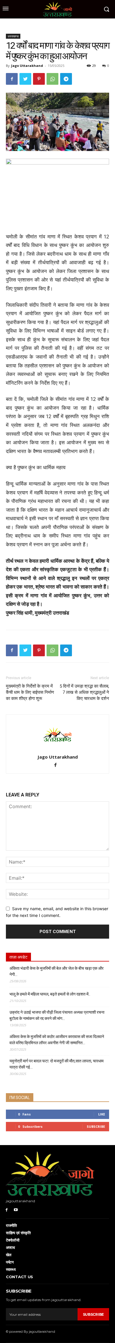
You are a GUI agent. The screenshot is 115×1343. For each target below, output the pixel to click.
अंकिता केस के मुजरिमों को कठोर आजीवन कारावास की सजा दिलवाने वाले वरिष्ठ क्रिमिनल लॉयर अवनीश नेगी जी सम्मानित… (56, 1039)
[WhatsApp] (52, 79)
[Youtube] (16, 1210)
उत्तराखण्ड (13, 36)
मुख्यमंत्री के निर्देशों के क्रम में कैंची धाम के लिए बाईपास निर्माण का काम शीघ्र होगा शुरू (30, 692)
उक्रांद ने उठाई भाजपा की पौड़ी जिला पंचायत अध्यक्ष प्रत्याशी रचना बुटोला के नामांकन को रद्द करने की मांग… (56, 1015)
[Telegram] (66, 79)
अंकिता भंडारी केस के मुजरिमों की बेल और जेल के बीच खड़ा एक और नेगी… (56, 971)
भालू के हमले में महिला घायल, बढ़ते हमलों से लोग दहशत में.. (49, 994)
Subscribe (96, 1126)
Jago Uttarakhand (27, 65)
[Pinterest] (39, 79)
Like (101, 1114)
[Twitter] (25, 79)
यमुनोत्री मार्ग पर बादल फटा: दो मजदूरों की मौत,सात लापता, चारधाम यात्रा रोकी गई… (56, 1064)
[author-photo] (57, 748)
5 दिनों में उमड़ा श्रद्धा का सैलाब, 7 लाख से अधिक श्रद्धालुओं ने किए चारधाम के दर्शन (84, 692)
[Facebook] (12, 79)
